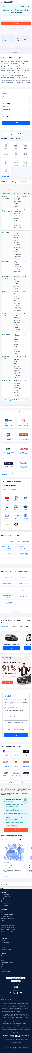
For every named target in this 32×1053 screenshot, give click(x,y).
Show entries (9, 186)
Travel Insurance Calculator (8, 929)
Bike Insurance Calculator (7, 934)
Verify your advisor (6, 969)
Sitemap (3, 958)
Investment (6, 901)
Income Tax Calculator (7, 916)
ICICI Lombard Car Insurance (26, 765)
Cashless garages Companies (8, 473)
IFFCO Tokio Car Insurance (5, 776)
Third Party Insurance (23, 590)
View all (15, 561)
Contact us (4, 966)
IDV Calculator (23, 596)
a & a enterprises (7, 197)
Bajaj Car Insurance (6, 754)
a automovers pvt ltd (7, 233)
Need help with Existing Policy (16, 710)
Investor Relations (5, 971)
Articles (3, 940)
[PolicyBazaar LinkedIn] (17, 992)
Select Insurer (5, 93)
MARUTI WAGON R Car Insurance (11, 644)
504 (22, 399)
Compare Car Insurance (24, 583)
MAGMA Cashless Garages (23, 467)
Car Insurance (7, 52)
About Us (3, 955)
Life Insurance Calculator (7, 925)
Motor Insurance (8, 577)
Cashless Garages (15, 52)
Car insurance (5, 61)
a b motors (7, 291)
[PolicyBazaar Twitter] (13, 992)
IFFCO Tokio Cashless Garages (8, 453)
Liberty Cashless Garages (8, 467)
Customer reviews (5, 942)
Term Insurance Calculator (7, 918)
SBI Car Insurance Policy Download (8, 554)
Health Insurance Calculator (8, 927)
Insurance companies (6, 945)
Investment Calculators (9, 912)
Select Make (5, 100)
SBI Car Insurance (8, 541)
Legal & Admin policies (7, 962)
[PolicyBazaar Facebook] (10, 992)
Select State (5, 106)
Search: (5, 189)
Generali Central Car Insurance (5, 765)
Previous (7, 399)
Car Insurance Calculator (8, 590)
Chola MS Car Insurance (16, 754)
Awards (3, 947)
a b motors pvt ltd (8, 314)
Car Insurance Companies (8, 602)
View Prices (16, 23)
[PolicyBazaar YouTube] (21, 992)
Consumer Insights (6, 949)
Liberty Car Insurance (26, 776)
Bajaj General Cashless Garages (8, 424)
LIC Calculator (4, 923)
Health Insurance (7, 903)
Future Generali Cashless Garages (23, 424)
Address (16, 193)
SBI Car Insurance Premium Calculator (24, 554)
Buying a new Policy (13, 708)
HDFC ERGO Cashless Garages (8, 438)
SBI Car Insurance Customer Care (23, 547)
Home (2, 52)
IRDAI (2, 999)
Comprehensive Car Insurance (8, 596)
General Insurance (7, 894)
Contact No (26, 193)
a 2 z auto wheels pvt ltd (8, 210)
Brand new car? (16, 28)
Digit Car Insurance (26, 754)
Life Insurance (6, 896)
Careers (3, 960)
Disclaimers (4, 884)
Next (26, 399)
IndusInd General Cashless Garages (23, 453)
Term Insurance (7, 898)
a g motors (7, 380)
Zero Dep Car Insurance (8, 583)
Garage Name (6, 193)
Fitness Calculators (8, 914)
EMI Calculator (4, 920)
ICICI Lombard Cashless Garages (23, 438)
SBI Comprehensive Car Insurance (8, 547)
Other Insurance (7, 905)
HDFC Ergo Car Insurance (16, 765)
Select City (4, 113)
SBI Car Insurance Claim (24, 541)
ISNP (2, 964)
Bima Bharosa (8, 999)
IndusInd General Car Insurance (16, 776)
